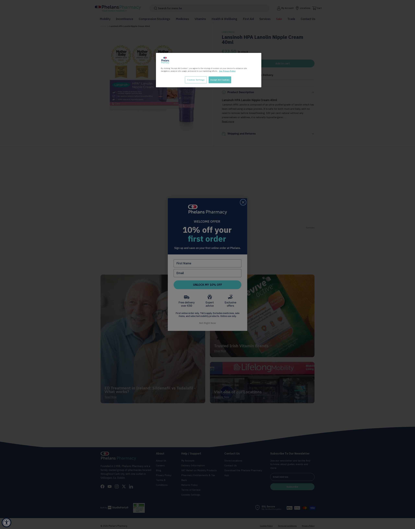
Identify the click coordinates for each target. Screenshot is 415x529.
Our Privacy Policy (227, 71)
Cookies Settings (195, 80)
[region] (208, 70)
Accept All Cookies (219, 80)
